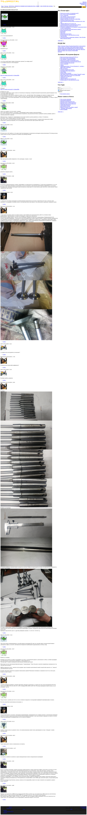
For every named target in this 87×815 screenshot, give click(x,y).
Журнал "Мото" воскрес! (65, 73)
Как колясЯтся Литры (65, 106)
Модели (78, 48)
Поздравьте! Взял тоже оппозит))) (67, 70)
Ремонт (74, 47)
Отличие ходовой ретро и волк (67, 20)
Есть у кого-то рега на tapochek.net (67, 14)
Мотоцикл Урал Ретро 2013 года (67, 101)
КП (85, 5)
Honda (73, 50)
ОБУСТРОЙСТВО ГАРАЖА (46, 6)
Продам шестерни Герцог (65, 33)
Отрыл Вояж (63, 71)
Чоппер (67, 46)
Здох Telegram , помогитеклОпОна (67, 16)
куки (24, 809)
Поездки (81, 47)
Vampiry (62, 65)
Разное (77, 47)
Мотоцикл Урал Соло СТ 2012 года (68, 103)
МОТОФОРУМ (83, 3)
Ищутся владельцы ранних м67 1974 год (69, 25)
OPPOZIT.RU (83, 806)
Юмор (59, 46)
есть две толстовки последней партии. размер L (70, 29)
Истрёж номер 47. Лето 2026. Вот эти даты (69, 35)
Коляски (59, 49)
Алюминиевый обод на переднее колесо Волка (70, 24)
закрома (5, 810)
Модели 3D (73, 48)
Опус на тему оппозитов (65, 99)
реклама (5, 812)
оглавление (9, 808)
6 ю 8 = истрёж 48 (64, 15)
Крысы (81, 48)
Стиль (65, 47)
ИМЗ (71, 49)
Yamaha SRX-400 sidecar (65, 104)
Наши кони (64, 48)
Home (2, 6)
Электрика (63, 46)
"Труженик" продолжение (66, 108)
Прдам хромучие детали (65, 30)
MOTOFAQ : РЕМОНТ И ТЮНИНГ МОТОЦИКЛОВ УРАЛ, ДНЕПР (24, 6)
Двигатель (83, 49)
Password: (60, 88)
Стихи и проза (61, 47)
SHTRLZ (84, 808)
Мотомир (69, 48)
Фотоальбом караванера (65, 100)
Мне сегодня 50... (64, 68)
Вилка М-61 (63, 31)
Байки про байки (61, 50)
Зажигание (78, 49)
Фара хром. (62, 32)
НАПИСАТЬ (83, 4)
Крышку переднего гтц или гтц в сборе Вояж (70, 19)
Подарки (60, 48)
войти (4, 24)
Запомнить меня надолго (64, 90)
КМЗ (69, 49)
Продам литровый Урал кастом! (67, 17)
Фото (77, 46)
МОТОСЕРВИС (64, 109)
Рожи (68, 47)
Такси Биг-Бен (63, 36)
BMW (76, 50)
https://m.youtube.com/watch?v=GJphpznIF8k (10, 75)
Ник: (59, 87)
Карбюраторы (65, 49)
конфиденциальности (8, 811)
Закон (74, 49)
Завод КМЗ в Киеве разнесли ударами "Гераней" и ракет (72, 74)
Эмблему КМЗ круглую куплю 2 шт (68, 23)
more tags (60, 51)
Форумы (6, 6)
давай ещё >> (61, 40)
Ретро (71, 47)
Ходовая (71, 46)
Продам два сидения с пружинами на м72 (69, 13)
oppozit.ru (70, 50)
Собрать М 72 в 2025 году (66, 76)
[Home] (10, 2)
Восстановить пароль (65, 93)
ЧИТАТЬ (84, 2)
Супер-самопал (82, 46)
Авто (66, 50)
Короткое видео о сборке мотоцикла (68, 102)
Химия (74, 46)
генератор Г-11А (64, 77)
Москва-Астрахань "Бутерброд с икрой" (69, 107)
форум (10, 806)
